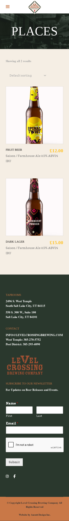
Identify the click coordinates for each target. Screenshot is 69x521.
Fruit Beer (14, 149)
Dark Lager (15, 241)
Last (39, 415)
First (9, 415)
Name (12, 403)
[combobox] (28, 76)
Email (12, 423)
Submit (14, 462)
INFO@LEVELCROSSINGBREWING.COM (34, 335)
